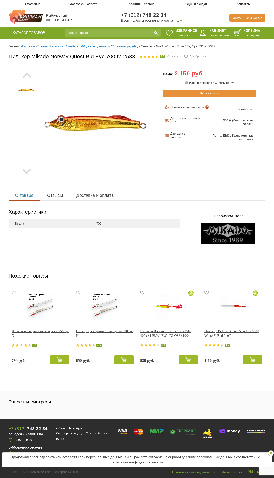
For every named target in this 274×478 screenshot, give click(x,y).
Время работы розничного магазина (150, 20)
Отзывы (55, 195)
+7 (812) (144, 15)
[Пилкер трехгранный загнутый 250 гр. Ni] (40, 306)
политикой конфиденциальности (137, 462)
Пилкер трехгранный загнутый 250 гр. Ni (40, 333)
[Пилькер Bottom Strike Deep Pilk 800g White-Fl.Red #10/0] (233, 306)
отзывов (174, 56)
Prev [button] (26, 75)
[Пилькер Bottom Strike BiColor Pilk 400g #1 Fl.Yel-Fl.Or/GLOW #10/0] (169, 306)
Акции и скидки (195, 4)
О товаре (24, 195)
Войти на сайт (219, 35)
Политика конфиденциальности (193, 472)
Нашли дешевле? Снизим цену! (211, 82)
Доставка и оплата (83, 4)
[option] (26, 90)
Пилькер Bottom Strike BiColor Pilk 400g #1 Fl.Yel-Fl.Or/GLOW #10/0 (165, 333)
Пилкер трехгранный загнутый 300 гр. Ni (104, 333)
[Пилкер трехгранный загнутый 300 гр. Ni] (105, 306)
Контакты (243, 4)
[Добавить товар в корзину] (59, 359)
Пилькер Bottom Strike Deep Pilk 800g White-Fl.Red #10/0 (231, 333)
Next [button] (26, 171)
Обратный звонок (247, 17)
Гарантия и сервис (140, 4)
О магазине (32, 4)
